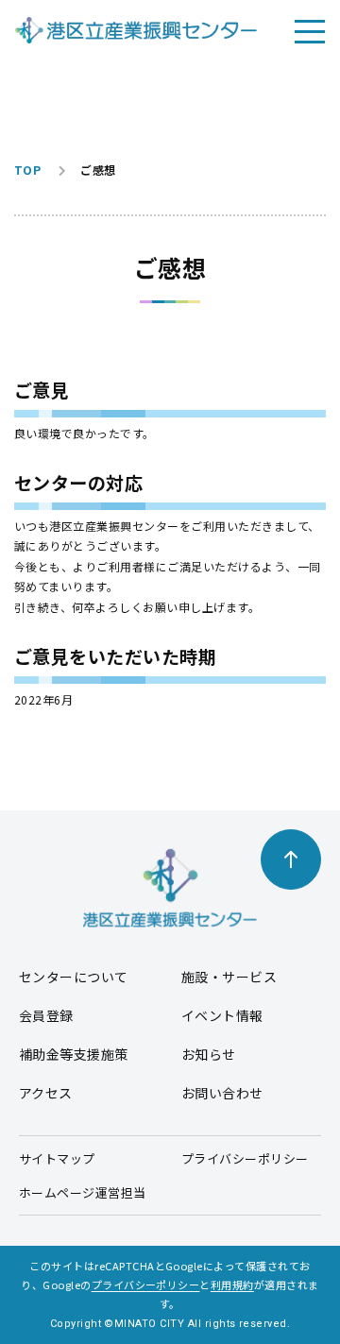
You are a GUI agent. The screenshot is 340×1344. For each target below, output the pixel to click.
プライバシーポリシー (245, 1158)
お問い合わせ (222, 1092)
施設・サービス (229, 976)
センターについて (73, 976)
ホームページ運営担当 (82, 1192)
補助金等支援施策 (73, 1054)
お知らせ (208, 1054)
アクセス (46, 1092)
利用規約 (232, 1284)
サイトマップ (57, 1158)
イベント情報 (222, 1015)
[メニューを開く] (310, 30)
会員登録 (46, 1015)
